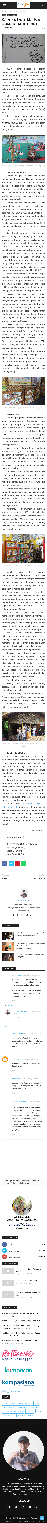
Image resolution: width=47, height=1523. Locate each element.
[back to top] (42, 1518)
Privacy (18, 1521)
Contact (28, 1403)
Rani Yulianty (17, 1034)
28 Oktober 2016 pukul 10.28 (32, 1034)
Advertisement (29, 1521)
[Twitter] (18, 914)
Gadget (38, 1403)
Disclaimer (9, 1521)
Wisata (20, 1415)
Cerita (20, 1403)
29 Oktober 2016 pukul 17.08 (29, 1079)
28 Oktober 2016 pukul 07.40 (31, 975)
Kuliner (35, 1407)
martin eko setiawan (20, 1101)
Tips (13, 1415)
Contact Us (41, 1521)
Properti (30, 1411)
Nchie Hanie (17, 975)
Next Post (6, 879)
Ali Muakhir (18, 1011)
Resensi (40, 1411)
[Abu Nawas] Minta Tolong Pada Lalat (28, 1294)
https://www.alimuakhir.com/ (23, 904)
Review (14, 15)
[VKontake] (27, 914)
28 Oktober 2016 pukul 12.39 (29, 1059)
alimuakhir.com (24, 1518)
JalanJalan (24, 1407)
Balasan (10, 1006)
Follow (42, 1251)
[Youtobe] (31, 914)
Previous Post (39, 879)
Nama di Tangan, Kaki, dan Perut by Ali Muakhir (21, 1321)
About (5, 1403)
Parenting (7, 1411)
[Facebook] (13, 914)
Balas (13, 1000)
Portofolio (19, 1411)
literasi (29, 1415)
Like (43, 1244)
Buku (4, 15)
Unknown (15, 1059)
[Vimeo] (22, 914)
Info (9, 15)
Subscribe (41, 1257)
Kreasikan (16, 1079)
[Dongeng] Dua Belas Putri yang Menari (28, 1270)
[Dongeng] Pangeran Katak (26, 1281)
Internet (13, 1407)
